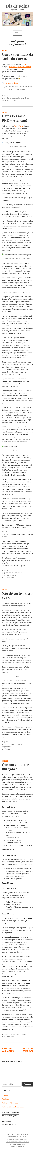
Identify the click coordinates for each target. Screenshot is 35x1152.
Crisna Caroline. (22, 1139)
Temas (17, 33)
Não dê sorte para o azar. (17, 595)
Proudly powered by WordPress (17, 1142)
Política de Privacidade (10, 1103)
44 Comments (9, 1037)
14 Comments (9, 578)
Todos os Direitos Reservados (13, 1107)
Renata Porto (18, 126)
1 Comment (8, 749)
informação (13, 573)
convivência (25, 98)
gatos (6, 95)
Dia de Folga (17, 6)
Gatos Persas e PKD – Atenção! (14, 118)
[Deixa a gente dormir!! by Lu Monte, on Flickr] (10, 83)
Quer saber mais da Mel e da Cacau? (17, 56)
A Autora (5, 1095)
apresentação (15, 98)
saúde (14, 575)
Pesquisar (28, 1084)
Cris (24, 64)
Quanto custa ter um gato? (15, 766)
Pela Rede (5, 1099)
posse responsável (9, 100)
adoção (6, 98)
